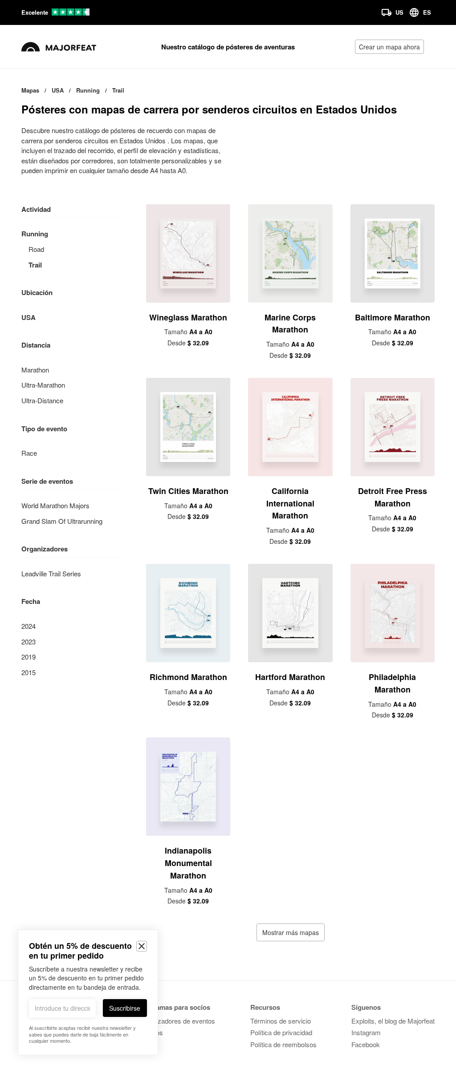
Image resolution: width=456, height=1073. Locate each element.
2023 (28, 641)
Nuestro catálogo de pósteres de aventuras (228, 47)
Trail (35, 265)
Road (36, 249)
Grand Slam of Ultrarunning (61, 521)
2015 (28, 672)
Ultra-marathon (43, 384)
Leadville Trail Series (51, 573)
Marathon (35, 369)
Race (29, 453)
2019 (28, 656)
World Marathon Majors (55, 505)
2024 (28, 626)
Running (34, 234)
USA (28, 317)
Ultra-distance (42, 400)
